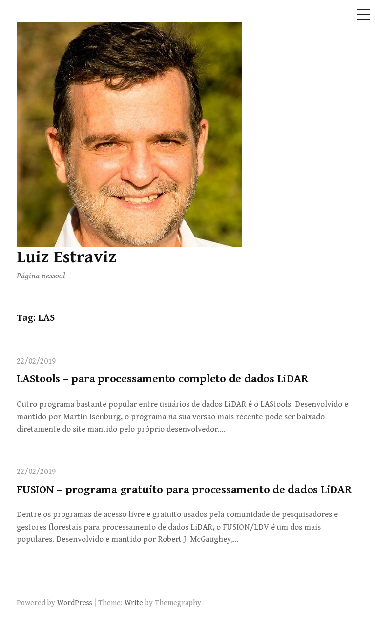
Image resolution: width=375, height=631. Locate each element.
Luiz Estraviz (67, 257)
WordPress (74, 602)
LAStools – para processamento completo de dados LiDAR (162, 379)
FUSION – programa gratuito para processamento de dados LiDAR (184, 489)
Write (134, 602)
